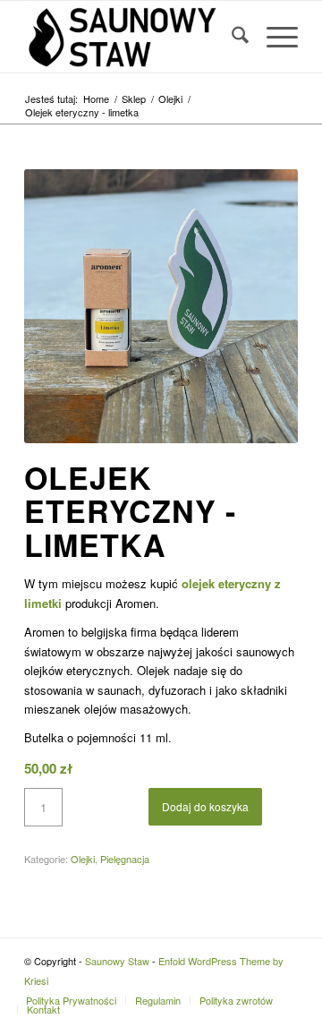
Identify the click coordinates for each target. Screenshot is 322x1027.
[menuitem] (231, 37)
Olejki (83, 859)
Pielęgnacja (124, 859)
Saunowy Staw (117, 961)
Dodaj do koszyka (205, 806)
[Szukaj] (231, 37)
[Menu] (273, 37)
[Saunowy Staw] (133, 37)
